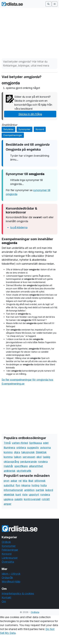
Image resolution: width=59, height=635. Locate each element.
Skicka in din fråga (30, 114)
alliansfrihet (36, 466)
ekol (39, 457)
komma (8, 457)
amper (7, 504)
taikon (17, 457)
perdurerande (28, 461)
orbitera (21, 447)
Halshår (8, 466)
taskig (46, 457)
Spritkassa (35, 443)
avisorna (45, 447)
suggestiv (33, 447)
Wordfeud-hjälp (11, 581)
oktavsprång (11, 461)
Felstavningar (10, 549)
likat (30, 480)
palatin (19, 499)
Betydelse (8, 129)
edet (46, 443)
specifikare (21, 466)
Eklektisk (41, 452)
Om (4, 601)
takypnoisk (28, 452)
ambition (29, 490)
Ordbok (6, 542)
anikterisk (9, 470)
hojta (43, 485)
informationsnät (13, 490)
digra (17, 452)
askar (14, 480)
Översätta (8, 561)
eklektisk (9, 494)
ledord (49, 490)
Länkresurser (10, 557)
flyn (18, 485)
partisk (40, 490)
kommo (8, 452)
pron (6, 480)
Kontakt (6, 597)
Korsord (40, 129)
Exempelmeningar (12, 135)
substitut (9, 485)
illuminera (9, 447)
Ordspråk (7, 577)
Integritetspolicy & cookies (18, 593)
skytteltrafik (24, 470)
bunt (18, 494)
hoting (35, 485)
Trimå (7, 443)
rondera (43, 461)
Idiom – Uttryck (11, 573)
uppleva (8, 499)
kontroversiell (32, 499)
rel (20, 480)
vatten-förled (20, 443)
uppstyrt (34, 494)
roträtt (46, 499)
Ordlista (35, 612)
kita (25, 480)
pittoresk (40, 480)
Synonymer (24, 129)
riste (25, 494)
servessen (29, 457)
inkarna (25, 485)
